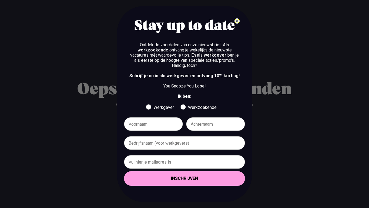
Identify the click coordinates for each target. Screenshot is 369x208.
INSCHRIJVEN (184, 178)
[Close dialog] (237, 21)
